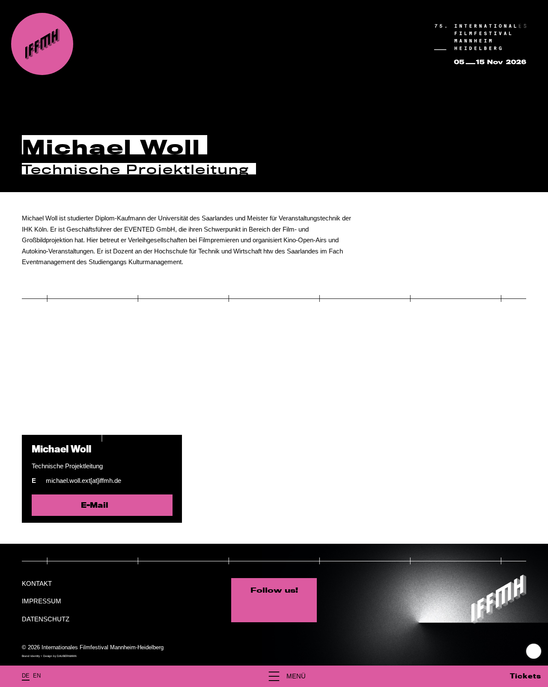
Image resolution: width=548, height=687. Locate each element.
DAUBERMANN (67, 655)
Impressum (41, 601)
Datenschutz (45, 619)
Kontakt (37, 583)
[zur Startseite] (42, 44)
